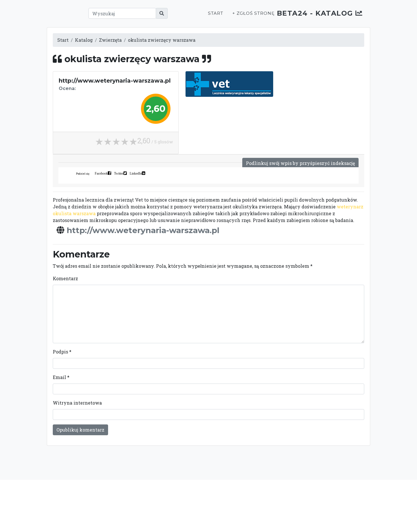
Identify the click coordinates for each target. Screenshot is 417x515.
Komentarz (65, 278)
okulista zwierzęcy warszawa (161, 40)
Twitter (118, 173)
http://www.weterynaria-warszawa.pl (143, 230)
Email (61, 377)
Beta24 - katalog (316, 13)
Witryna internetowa (77, 403)
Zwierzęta (110, 40)
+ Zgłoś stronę (253, 13)
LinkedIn (136, 173)
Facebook (101, 173)
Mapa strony (325, 497)
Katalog (84, 40)
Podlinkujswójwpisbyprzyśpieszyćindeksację (300, 163)
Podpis (62, 352)
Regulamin (296, 497)
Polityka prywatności (259, 497)
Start (215, 13)
